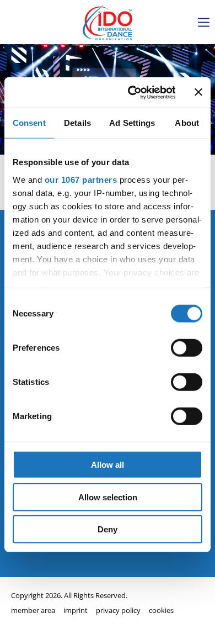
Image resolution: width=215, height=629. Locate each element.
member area (33, 610)
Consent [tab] (29, 123)
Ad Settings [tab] (132, 123)
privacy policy (118, 610)
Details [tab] (77, 123)
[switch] (186, 348)
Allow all (107, 464)
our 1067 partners (81, 179)
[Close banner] (198, 92)
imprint (75, 610)
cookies (161, 610)
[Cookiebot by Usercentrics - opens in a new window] (131, 92)
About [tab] (187, 123)
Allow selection (107, 496)
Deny (107, 529)
